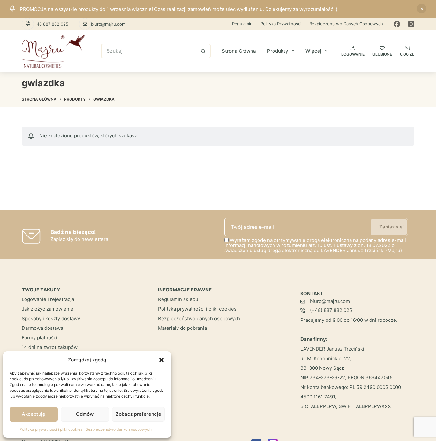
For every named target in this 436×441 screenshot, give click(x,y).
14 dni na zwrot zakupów (50, 347)
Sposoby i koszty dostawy (51, 318)
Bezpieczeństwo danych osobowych (119, 429)
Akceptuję (33, 414)
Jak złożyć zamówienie (47, 309)
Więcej (313, 51)
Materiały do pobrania (182, 328)
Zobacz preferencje (138, 414)
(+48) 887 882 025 (331, 310)
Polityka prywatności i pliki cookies (50, 429)
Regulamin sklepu (178, 299)
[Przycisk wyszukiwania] (203, 51)
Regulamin (242, 23)
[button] (161, 360)
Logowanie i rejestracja (48, 299)
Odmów (85, 414)
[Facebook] (397, 24)
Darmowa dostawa (42, 328)
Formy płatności (39, 338)
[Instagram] (411, 24)
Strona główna (239, 51)
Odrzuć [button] (421, 8)
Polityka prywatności (280, 23)
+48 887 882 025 (51, 24)
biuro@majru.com (108, 24)
